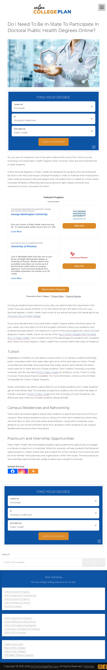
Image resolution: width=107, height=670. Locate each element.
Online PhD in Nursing (15, 632)
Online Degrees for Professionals (20, 595)
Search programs (53, 142)
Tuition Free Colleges (15, 651)
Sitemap (89, 666)
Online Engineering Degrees (18, 618)
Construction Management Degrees (22, 628)
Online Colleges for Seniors (17, 602)
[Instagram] (23, 471)
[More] (33, 471)
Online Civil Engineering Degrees (20, 625)
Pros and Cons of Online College (24, 316)
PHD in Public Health (47, 372)
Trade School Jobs (13, 644)
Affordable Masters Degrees (18, 655)
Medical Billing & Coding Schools (20, 621)
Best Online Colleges (15, 647)
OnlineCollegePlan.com (44, 666)
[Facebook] (13, 471)
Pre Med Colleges (13, 606)
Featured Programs (53, 197)
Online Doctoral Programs (17, 591)
